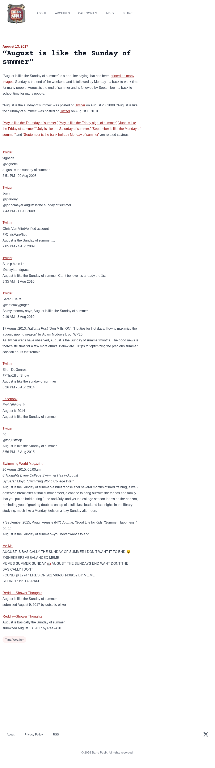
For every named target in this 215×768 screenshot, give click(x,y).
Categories (87, 13)
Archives (62, 13)
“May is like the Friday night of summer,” (88, 123)
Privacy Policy (34, 734)
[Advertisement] (179, 73)
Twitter (80, 105)
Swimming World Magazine (23, 463)
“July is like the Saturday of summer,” (63, 129)
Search (129, 13)
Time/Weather (14, 639)
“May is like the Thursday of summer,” (30, 123)
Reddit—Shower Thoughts (22, 593)
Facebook (10, 399)
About (42, 13)
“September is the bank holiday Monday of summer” (61, 134)
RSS (56, 734)
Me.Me (8, 546)
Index (109, 13)
